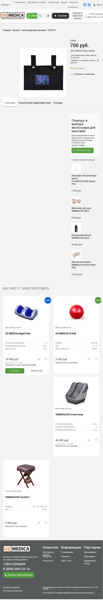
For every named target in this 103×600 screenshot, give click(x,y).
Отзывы (58, 102)
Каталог (36, 15)
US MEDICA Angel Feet (17, 333)
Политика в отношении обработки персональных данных (68, 593)
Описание (10, 102)
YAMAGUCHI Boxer (81, 236)
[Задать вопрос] (46, 359)
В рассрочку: (14, 363)
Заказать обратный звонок (77, 16)
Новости (73, 2)
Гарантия (47, 556)
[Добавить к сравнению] (38, 359)
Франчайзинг (90, 552)
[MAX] (84, 4)
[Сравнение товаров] (48, 16)
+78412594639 (96, 14)
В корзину (14, 371)
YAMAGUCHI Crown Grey (69, 414)
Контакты (73, 7)
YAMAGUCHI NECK (81, 209)
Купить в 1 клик (36, 370)
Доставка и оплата (37, 2)
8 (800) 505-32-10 (94, 17)
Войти (99, 5)
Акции (64, 2)
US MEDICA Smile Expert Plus (84, 179)
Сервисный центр (89, 562)
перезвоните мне (83, 150)
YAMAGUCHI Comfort (17, 497)
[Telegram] (89, 4)
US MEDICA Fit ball (65, 333)
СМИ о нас (66, 560)
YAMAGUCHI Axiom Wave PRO (83, 265)
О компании (19, 2)
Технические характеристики (34, 102)
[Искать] (40, 16)
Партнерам (89, 556)
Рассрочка (53, 2)
